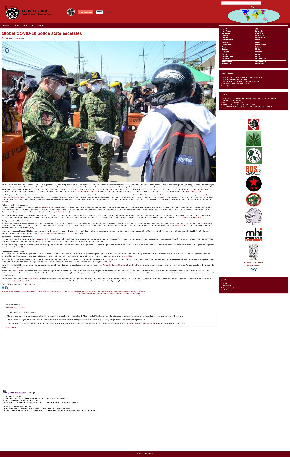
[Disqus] (109, 358)
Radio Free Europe (18, 281)
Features (16, 25)
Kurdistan (225, 37)
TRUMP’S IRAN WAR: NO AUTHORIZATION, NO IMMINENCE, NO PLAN (247, 107)
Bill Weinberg (20, 38)
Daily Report (5, 25)
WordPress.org (228, 290)
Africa (257, 29)
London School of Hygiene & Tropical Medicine (123, 265)
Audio (25, 25)
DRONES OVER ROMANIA (232, 100)
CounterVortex (36, 11)
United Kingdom (118, 291)
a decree (40, 239)
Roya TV (17, 247)
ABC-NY (107, 262)
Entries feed (227, 285)
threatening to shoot (47, 207)
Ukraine (258, 49)
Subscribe (41, 25)
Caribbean (225, 58)
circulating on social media (49, 233)
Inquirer (185, 217)
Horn (262, 31)
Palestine (225, 35)
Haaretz (161, 197)
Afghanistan (226, 33)
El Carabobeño (77, 233)
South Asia (225, 42)
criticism (117, 225)
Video (32, 25)
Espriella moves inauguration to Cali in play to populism (241, 81)
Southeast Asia (227, 45)
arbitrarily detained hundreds (87, 191)
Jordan (56, 291)
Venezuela (126, 291)
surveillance (108, 291)
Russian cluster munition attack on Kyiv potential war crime (242, 77)
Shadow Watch (260, 61)
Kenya (61, 291)
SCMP (57, 212)
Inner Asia (225, 51)
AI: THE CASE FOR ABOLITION (234, 103)
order (112, 189)
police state (100, 291)
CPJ (106, 241)
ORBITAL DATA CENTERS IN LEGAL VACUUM (239, 105)
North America (68, 291)
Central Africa (260, 37)
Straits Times (64, 212)
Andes (257, 54)
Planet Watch (92, 291)
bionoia (6, 291)
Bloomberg (18, 267)
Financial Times (17, 271)
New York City (226, 63)
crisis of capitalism (25, 291)
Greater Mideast (227, 40)
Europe (257, 42)
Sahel (257, 31)
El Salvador (46, 291)
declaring (201, 189)
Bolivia (11, 291)
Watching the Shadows (137, 291)
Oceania (224, 47)
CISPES (192, 191)
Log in (225, 283)
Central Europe (260, 45)
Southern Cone (260, 58)
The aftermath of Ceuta (230, 86)
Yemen (228, 31)
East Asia (225, 49)
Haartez (5, 202)
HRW (187, 191)
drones (40, 291)
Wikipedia (31, 284)
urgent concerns (33, 278)
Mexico (224, 54)
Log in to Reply (11, 327)
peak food (77, 291)
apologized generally (178, 225)
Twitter (14, 189)
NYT (65, 233)
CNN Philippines (195, 217)
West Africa (259, 33)
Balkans (258, 47)
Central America (227, 56)
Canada (16, 291)
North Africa (259, 35)
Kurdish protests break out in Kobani (235, 79)
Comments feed (228, 288)
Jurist (198, 191)
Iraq (223, 29)
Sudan (257, 40)
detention (34, 291)
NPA (101, 215)
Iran (223, 31)
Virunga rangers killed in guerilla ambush (93, 293)
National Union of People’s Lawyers (140, 323)
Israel (52, 291)
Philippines (83, 291)
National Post (127, 256)
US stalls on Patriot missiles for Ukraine (236, 84)
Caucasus (258, 51)
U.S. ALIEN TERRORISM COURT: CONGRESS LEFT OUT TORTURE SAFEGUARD (251, 98)
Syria (227, 29)
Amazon (258, 56)
